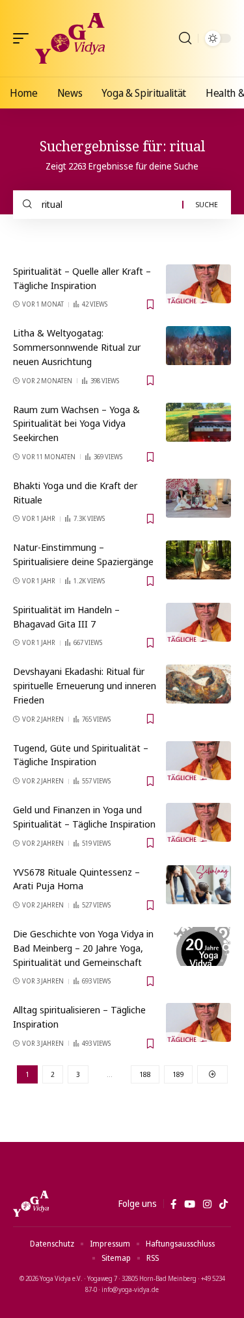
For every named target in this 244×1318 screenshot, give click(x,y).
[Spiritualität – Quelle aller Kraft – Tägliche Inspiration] (198, 283)
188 (145, 1074)
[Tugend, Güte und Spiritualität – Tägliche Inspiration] (198, 760)
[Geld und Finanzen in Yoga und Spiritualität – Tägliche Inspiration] (198, 822)
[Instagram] (207, 1204)
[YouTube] (189, 1204)
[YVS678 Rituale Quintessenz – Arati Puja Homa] (198, 884)
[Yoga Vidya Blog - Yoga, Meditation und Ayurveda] (70, 38)
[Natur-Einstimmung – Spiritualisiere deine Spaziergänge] (198, 559)
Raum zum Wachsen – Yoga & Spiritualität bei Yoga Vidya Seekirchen (76, 423)
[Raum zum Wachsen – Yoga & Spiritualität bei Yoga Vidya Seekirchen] (198, 422)
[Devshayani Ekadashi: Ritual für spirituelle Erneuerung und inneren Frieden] (198, 684)
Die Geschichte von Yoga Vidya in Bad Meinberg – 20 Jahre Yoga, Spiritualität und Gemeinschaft (83, 948)
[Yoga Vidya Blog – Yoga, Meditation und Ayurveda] (31, 1204)
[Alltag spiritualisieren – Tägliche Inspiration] (198, 1022)
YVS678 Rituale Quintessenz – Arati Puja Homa (76, 879)
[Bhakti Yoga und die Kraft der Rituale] (198, 498)
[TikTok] (223, 1204)
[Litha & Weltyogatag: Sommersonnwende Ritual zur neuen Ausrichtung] (198, 345)
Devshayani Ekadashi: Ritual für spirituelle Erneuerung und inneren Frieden (84, 685)
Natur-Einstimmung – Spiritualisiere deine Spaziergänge (83, 554)
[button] (24, 38)
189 (178, 1074)
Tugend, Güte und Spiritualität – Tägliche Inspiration (80, 754)
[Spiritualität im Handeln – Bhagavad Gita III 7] (198, 622)
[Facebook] (173, 1204)
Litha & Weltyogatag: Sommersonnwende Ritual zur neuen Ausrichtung (77, 347)
